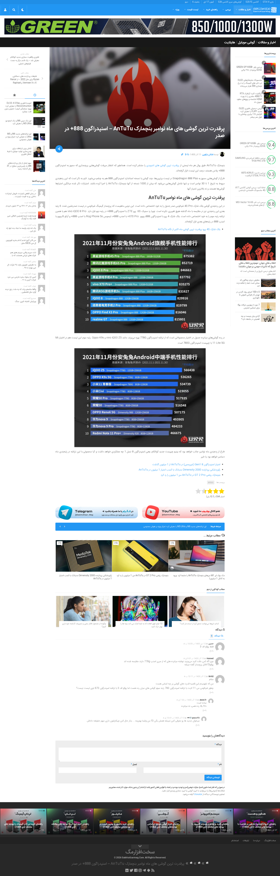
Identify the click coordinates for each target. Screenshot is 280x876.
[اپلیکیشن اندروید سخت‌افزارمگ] (148, 870)
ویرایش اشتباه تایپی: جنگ (25, 301)
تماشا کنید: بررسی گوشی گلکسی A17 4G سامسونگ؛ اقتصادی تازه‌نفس (250, 189)
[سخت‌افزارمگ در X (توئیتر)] (131, 870)
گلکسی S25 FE (252, 2)
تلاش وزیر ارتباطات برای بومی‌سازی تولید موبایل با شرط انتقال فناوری (179, 526)
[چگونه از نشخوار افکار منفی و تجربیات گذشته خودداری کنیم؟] (83, 611)
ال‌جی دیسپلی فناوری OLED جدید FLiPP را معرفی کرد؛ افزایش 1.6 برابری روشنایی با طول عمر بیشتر (250, 113)
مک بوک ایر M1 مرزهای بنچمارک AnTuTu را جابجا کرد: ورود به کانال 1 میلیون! (199, 577)
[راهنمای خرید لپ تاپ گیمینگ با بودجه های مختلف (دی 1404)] (23, 822)
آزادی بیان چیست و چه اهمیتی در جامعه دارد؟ (250, 318)
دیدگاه (215, 636)
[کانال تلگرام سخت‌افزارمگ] (144, 870)
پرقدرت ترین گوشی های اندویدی (162, 165)
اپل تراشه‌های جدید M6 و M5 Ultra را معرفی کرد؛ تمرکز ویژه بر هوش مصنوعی (18, 136)
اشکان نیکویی (207, 154)
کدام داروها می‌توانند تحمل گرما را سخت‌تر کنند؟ (199, 624)
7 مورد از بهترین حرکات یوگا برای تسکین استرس (249, 306)
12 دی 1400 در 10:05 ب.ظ (194, 643)
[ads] (140, 26)
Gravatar (198, 794)
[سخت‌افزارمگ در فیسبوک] (135, 870)
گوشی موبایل (246, 42)
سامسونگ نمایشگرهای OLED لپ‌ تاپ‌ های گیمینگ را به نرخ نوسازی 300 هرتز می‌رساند (250, 83)
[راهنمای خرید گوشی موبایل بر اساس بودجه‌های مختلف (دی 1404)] (163, 822)
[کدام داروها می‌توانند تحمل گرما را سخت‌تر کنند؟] (196, 611)
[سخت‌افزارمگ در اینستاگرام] (140, 870)
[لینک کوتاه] (182, 154)
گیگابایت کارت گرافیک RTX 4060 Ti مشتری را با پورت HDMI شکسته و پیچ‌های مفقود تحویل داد (249, 98)
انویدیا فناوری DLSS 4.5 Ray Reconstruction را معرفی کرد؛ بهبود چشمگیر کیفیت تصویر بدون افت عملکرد (18, 107)
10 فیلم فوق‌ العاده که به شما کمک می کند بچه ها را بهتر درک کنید (141, 625)
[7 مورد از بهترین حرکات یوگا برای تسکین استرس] (268, 306)
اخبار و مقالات (245, 10)
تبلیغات (246, 840)
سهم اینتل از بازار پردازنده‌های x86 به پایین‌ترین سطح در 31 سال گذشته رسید (19, 166)
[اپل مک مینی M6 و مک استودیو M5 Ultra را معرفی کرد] (39, 122)
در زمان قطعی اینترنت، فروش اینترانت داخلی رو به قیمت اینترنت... (20, 195)
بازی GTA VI (268, 2)
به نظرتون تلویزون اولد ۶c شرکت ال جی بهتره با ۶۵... (21, 266)
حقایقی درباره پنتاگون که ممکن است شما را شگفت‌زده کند (248, 283)
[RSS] (153, 870)
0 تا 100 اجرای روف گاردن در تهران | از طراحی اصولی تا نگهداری (248, 295)
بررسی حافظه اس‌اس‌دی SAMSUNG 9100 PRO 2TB (250, 159)
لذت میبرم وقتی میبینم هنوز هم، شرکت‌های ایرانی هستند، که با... (23, 254)
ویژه (177, 10)
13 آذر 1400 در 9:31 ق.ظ (193, 658)
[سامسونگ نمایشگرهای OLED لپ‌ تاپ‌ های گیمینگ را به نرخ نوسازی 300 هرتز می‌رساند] (270, 83)
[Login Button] (5, 9)
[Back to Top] (140, 846)
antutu (210, 482)
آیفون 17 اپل (209, 2)
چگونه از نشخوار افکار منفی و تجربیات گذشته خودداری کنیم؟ (84, 625)
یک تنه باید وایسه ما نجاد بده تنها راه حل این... (21, 230)
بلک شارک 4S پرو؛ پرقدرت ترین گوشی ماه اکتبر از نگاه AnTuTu (189, 229)
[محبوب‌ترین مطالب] (14, 96)
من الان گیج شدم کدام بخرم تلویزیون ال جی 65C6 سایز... (21, 242)
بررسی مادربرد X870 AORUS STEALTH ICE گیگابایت (253, 174)
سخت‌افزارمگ (270, 840)
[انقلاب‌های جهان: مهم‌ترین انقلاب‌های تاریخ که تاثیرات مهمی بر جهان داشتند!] (255, 248)
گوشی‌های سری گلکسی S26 (229, 2)
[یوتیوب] (183, 512)
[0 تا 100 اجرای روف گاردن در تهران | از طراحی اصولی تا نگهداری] (268, 295)
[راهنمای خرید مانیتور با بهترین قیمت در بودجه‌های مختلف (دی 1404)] (117, 822)
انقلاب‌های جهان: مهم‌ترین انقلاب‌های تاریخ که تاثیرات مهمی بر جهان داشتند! (257, 265)
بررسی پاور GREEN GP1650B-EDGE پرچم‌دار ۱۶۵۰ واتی (249, 68)
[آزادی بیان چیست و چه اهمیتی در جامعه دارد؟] (268, 318)
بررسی (228, 10)
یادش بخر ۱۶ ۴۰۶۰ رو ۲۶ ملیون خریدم (21, 206)
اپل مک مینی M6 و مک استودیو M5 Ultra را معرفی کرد (18, 122)
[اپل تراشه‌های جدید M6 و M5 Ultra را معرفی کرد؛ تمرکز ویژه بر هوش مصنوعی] (39, 137)
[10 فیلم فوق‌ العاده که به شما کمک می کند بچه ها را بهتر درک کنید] (140, 611)
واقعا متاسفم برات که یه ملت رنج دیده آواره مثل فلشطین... (20, 291)
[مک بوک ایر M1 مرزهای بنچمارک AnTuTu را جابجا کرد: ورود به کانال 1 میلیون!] (196, 556)
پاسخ (212, 650)
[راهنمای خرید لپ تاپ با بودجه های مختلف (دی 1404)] (70, 822)
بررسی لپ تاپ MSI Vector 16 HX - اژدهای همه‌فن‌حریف (250, 204)
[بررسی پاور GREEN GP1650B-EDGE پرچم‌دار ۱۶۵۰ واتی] (270, 69)
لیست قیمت (192, 10)
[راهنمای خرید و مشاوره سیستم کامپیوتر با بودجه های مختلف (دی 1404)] (210, 822)
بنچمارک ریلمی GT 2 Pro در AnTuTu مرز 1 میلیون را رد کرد (190, 475)
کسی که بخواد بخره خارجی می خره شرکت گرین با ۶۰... (22, 278)
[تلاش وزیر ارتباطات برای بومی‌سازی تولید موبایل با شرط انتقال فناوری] (39, 151)
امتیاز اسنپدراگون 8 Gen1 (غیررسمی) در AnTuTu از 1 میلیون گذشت (186, 465)
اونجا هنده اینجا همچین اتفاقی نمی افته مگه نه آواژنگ (21, 217)
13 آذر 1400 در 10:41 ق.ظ (173, 718)
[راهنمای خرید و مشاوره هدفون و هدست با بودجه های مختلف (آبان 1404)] (257, 822)
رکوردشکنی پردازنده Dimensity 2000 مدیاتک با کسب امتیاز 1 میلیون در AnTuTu (179, 470)
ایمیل (134, 764)
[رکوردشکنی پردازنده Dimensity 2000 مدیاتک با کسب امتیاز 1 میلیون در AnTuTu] (84, 556)
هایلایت (229, 42)
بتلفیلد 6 (195, 2)
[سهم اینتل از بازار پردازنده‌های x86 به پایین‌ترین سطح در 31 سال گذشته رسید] (39, 166)
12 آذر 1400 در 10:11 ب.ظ (195, 676)
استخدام (235, 840)
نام (220, 764)
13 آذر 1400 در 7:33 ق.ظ (186, 700)
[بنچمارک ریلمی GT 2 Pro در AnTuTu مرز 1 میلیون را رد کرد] (140, 556)
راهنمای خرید (212, 10)
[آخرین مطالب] (35, 96)
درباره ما (256, 840)
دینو (186, 2)
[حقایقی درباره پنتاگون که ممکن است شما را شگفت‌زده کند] (268, 283)
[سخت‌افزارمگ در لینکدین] (126, 870)
